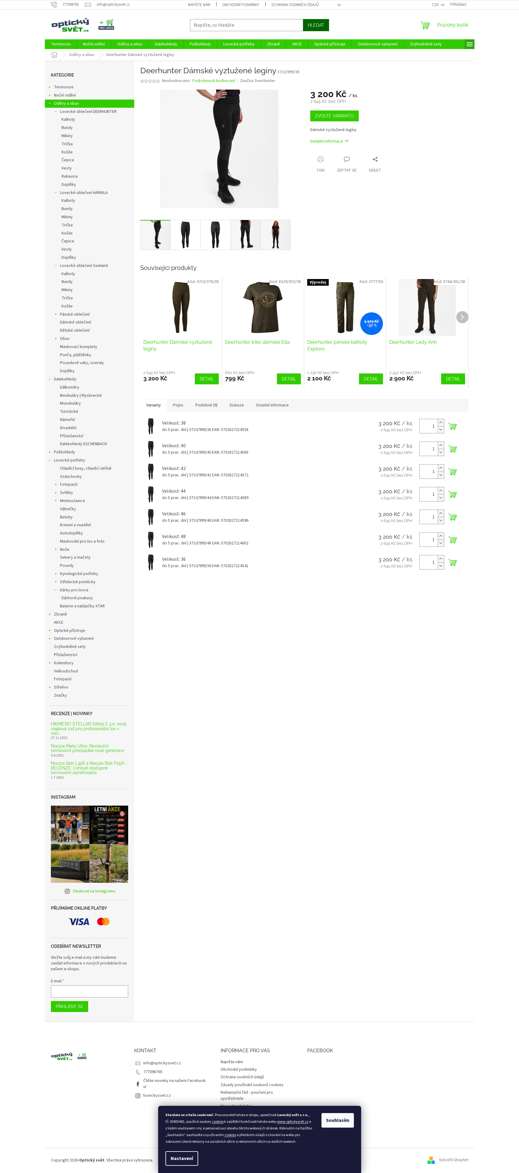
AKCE (58, 622)
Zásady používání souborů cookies (252, 1085)
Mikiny (67, 136)
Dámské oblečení (75, 322)
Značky (60, 695)
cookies (218, 1121)
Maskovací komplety (78, 347)
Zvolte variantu (334, 115)
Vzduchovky (71, 477)
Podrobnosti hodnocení (213, 81)
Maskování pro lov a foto (82, 541)
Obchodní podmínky (240, 5)
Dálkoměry (69, 387)
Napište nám (199, 5)
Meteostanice (72, 501)
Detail (207, 378)
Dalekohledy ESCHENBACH (83, 444)
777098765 (152, 1072)
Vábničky (68, 509)
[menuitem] (61, 44)
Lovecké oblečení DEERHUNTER (88, 112)
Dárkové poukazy (77, 598)
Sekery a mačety (75, 557)
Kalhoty (68, 120)
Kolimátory (64, 663)
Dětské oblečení (75, 330)
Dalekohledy (65, 379)
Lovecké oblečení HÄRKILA (84, 193)
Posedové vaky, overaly (82, 363)
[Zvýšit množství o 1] (441, 422)
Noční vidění (65, 95)
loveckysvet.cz (157, 1095)
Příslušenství (71, 436)
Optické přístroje (69, 631)
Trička (67, 144)
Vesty (67, 168)
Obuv (65, 339)
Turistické (69, 412)
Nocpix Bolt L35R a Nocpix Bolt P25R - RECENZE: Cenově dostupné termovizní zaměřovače (89, 768)
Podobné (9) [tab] (206, 405)
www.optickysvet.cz (292, 1121)
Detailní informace (326, 141)
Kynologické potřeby (79, 574)
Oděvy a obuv (66, 103)
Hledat (316, 25)
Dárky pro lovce (74, 590)
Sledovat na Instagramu (94, 891)
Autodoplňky (71, 533)
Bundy (67, 128)
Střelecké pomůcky (77, 582)
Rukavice (70, 176)
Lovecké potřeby (69, 460)
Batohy (66, 517)
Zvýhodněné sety (70, 647)
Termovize (64, 87)
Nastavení (182, 1158)
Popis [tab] (178, 405)
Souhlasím (337, 1120)
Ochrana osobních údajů (295, 5)
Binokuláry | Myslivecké (81, 396)
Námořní (67, 420)
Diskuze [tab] (237, 405)
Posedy (67, 566)
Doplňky (69, 185)
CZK (436, 5)
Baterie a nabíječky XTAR (82, 606)
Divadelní (68, 428)
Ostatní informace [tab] (272, 405)
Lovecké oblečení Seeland (84, 266)
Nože (64, 550)
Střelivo (61, 687)
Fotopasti (69, 484)
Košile (67, 152)
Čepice (68, 160)
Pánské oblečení (75, 314)
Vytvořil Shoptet (453, 1160)
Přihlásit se (69, 1006)
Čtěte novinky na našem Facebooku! (174, 1083)
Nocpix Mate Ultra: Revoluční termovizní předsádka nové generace (87, 748)
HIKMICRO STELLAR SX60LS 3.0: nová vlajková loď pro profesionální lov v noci (88, 729)
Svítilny (66, 493)
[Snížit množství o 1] (441, 429)
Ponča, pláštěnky (75, 355)
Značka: (257, 81)
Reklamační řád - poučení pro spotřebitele (247, 1095)
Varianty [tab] (153, 405)
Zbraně (60, 614)
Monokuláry (70, 403)
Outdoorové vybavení (74, 639)
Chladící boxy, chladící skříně (85, 468)
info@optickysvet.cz (162, 1063)
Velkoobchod (66, 671)
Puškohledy (64, 452)
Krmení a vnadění (75, 525)
